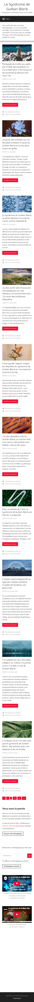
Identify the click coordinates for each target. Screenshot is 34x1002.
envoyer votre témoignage (11, 826)
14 (19, 798)
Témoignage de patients (13, 187)
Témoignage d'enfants (12, 112)
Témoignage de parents (12, 551)
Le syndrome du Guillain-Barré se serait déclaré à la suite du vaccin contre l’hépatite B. (16, 218)
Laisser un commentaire (13, 114)
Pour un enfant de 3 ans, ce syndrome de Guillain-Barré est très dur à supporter (17, 512)
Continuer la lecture (10, 105)
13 (14, 798)
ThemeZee (17, 998)
